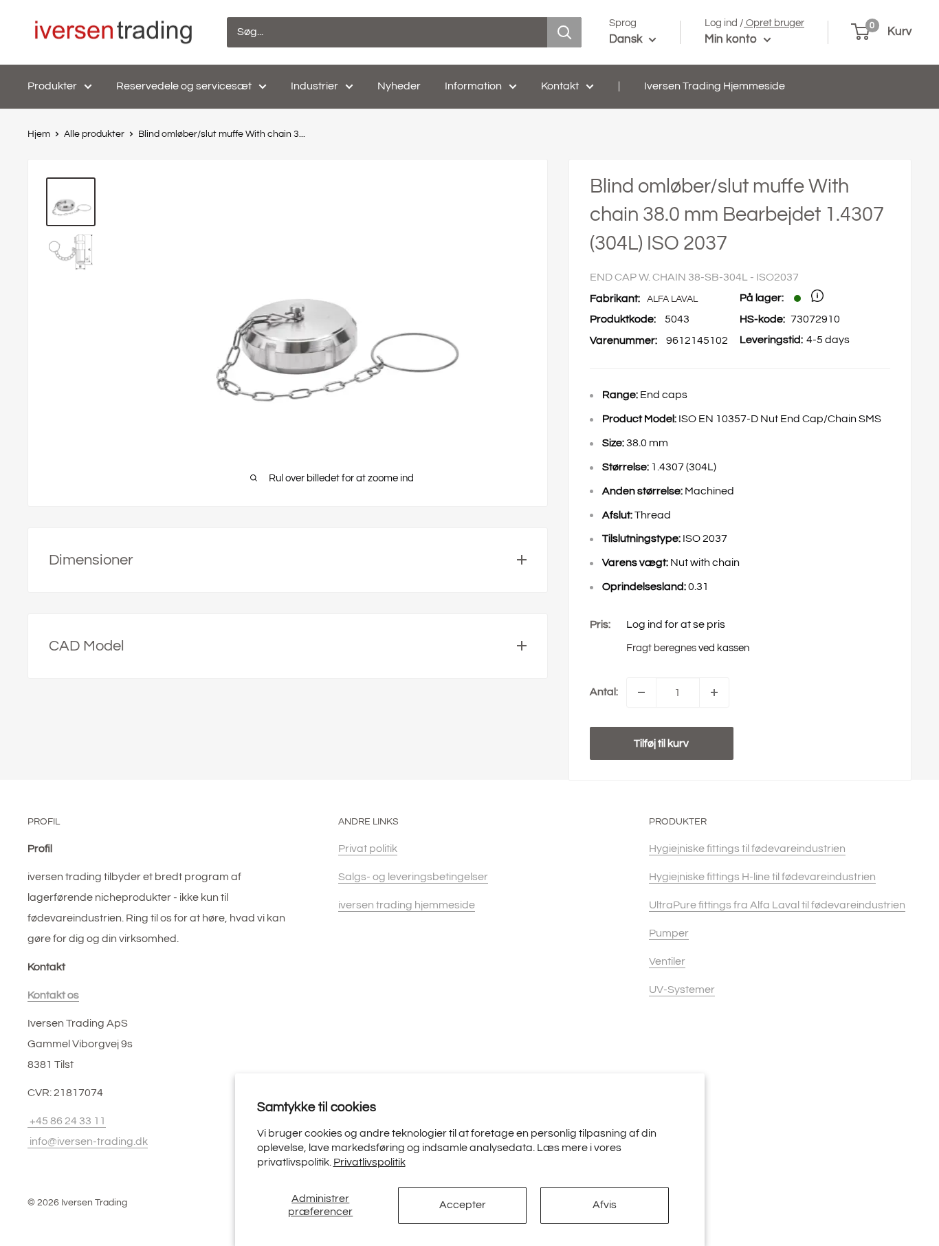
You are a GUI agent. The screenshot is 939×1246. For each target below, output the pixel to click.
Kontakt (560, 85)
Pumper (669, 933)
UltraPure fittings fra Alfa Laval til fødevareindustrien (777, 904)
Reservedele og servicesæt (184, 85)
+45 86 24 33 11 (66, 1120)
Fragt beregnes (661, 648)
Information (473, 85)
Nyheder (399, 85)
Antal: (604, 691)
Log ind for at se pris (675, 624)
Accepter (462, 1204)
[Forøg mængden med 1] (714, 692)
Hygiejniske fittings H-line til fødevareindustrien (762, 876)
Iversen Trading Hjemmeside (714, 85)
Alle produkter (94, 134)
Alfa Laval (672, 299)
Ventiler (667, 961)
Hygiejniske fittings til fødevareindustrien (747, 848)
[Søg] (564, 32)
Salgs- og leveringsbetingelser (413, 876)
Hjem (38, 134)
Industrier (314, 85)
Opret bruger (774, 23)
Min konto (732, 39)
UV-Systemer (682, 989)
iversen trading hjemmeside (406, 904)
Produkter (52, 85)
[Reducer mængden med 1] (641, 692)
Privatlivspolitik (369, 1162)
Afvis (605, 1204)
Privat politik (367, 848)
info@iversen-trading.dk (87, 1141)
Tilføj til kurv (661, 743)
